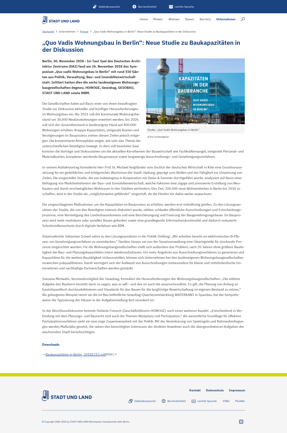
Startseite (48, 31)
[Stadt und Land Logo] (61, 20)
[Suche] (243, 20)
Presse (84, 31)
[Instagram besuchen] (241, 422)
